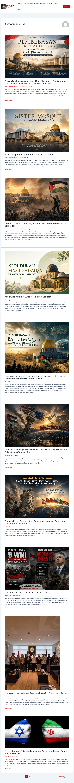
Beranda (20, 3)
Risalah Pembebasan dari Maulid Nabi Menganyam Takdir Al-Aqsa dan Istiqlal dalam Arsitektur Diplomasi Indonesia (36, 82)
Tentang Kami (28, 3)
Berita (6, 596)
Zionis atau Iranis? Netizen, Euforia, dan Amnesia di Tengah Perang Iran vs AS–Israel (36, 752)
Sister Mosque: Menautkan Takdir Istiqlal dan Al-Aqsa (29, 154)
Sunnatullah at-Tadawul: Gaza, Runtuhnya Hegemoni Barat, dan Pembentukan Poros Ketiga (35, 522)
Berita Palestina (9, 86)
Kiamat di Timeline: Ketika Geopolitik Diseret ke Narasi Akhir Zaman (36, 693)
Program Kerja (38, 3)
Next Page (63, 777)
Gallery (51, 3)
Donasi (56, 3)
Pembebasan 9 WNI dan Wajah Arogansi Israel (26, 592)
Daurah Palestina (19, 86)
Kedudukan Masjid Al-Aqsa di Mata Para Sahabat (28, 297)
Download (45, 3)
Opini (25, 86)
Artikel (7, 696)
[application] (32, 3)
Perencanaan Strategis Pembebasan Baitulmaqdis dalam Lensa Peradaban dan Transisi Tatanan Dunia (35, 377)
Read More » (8, 100)
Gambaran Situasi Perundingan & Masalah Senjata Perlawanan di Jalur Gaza (35, 224)
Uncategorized (9, 300)
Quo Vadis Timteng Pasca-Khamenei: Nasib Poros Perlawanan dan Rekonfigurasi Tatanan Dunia (36, 450)
